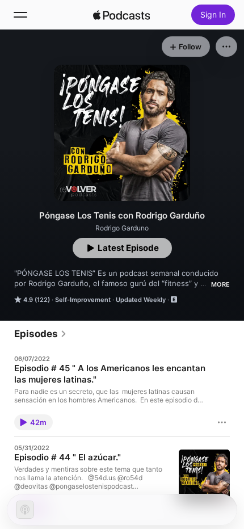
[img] (121, 14)
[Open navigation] (20, 14)
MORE (220, 284)
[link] (40, 334)
